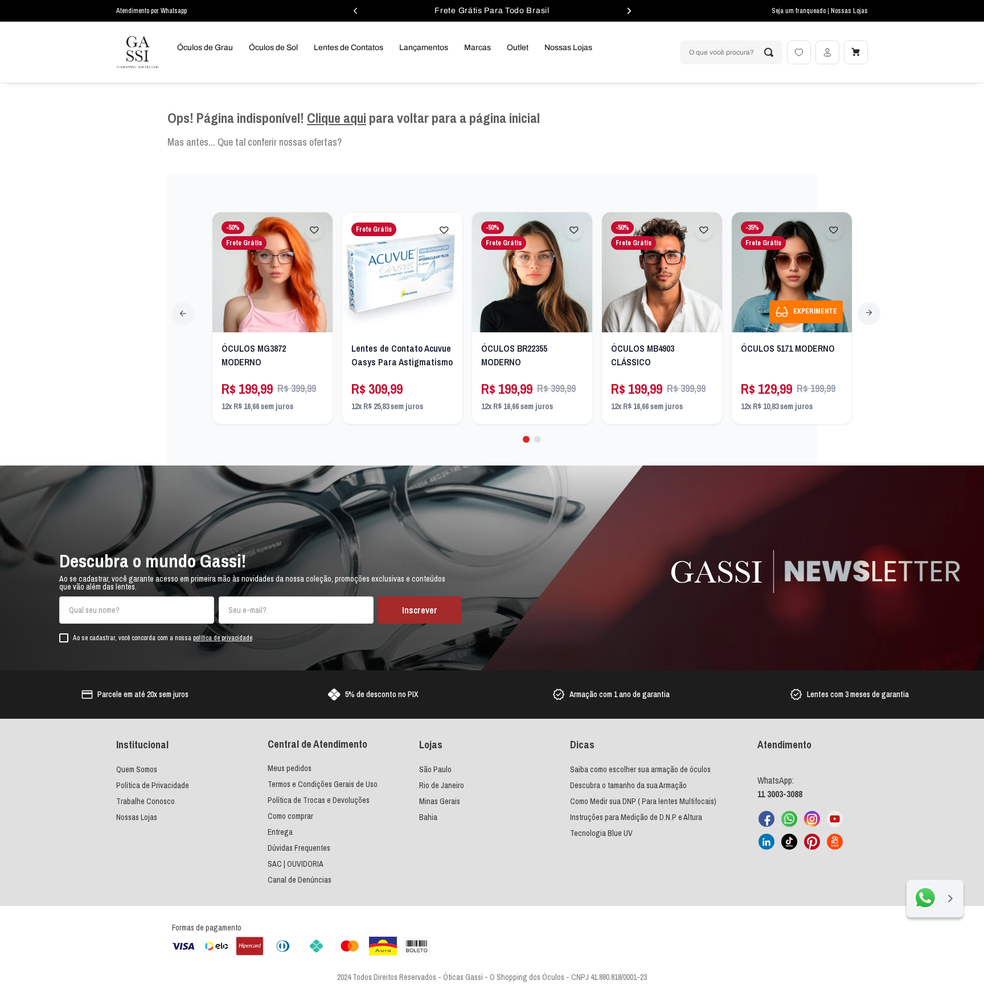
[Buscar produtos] (768, 52)
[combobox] (731, 52)
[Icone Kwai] (835, 842)
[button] (526, 439)
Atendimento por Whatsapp (151, 10)
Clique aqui (336, 118)
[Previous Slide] (182, 313)
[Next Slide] (869, 313)
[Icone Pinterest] (812, 842)
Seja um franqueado (799, 10)
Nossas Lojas (849, 10)
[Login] (827, 52)
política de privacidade (222, 637)
